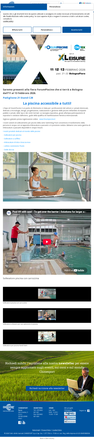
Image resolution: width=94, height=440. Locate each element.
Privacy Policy (46, 430)
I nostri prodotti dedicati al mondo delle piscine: (21, 131)
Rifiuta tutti (17, 30)
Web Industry (50, 438)
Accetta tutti (76, 30)
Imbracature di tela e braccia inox (17, 142)
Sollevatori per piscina (12, 135)
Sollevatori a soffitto (12, 138)
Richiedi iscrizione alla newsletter (47, 388)
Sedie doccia (9, 149)
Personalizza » (47, 30)
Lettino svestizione (11, 146)
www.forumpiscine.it (47, 119)
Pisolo (21, 146)
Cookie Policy (57, 430)
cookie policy (8, 21)
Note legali (36, 430)
